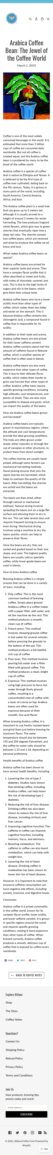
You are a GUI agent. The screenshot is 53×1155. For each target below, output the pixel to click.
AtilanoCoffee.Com (24, 1141)
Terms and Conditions (19, 1075)
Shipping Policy (15, 1049)
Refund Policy (14, 1058)
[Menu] (48, 18)
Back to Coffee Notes (28, 975)
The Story (12, 1011)
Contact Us (13, 1041)
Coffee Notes (14, 1019)
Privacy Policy (14, 1066)
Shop (9, 1002)
